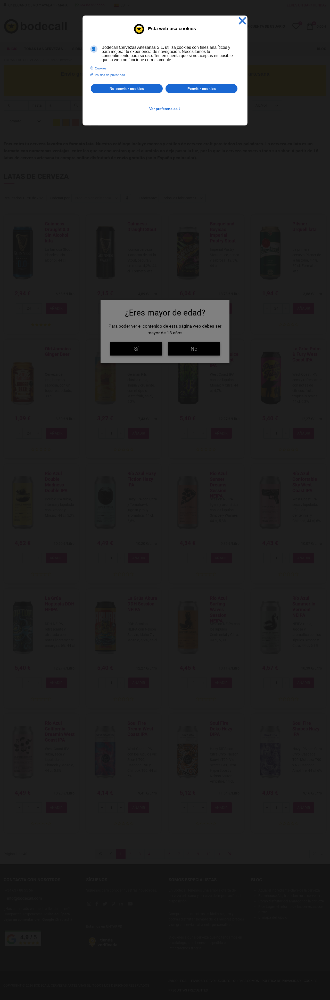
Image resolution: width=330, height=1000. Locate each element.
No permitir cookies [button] (127, 88)
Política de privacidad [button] (110, 75)
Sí (136, 348)
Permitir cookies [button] (201, 88)
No (194, 348)
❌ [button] (242, 20)
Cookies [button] (100, 68)
